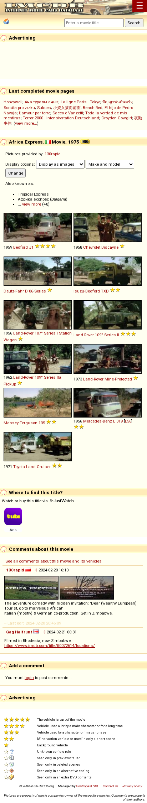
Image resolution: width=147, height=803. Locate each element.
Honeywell (13, 101)
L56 (128, 421)
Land (31, 466)
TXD (105, 291)
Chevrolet (91, 247)
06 (31, 291)
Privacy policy (132, 786)
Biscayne (109, 247)
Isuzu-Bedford (87, 291)
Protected (123, 379)
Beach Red (92, 107)
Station (65, 333)
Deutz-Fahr (14, 291)
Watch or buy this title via (25, 500)
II (118, 334)
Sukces (44, 107)
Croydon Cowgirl (116, 117)
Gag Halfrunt (19, 632)
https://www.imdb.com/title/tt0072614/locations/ (49, 645)
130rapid (53, 153)
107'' (39, 333)
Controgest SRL (87, 786)
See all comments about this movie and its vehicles (53, 561)
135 (42, 422)
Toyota (19, 466)
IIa (59, 377)
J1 (31, 247)
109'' (99, 334)
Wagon (10, 339)
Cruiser (44, 466)
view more (31, 204)
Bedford (20, 247)
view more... (26, 123)
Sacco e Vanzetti (67, 112)
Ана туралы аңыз (42, 101)
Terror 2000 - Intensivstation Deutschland (61, 117)
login (29, 677)
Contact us (110, 786)
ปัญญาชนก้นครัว (117, 101)
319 (119, 421)
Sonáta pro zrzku (19, 107)
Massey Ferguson (20, 422)
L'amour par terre (34, 112)
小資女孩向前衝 (67, 107)
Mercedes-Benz (97, 421)
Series (40, 291)
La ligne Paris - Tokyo (80, 101)
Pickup (10, 384)
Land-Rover (23, 333)
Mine (109, 379)
